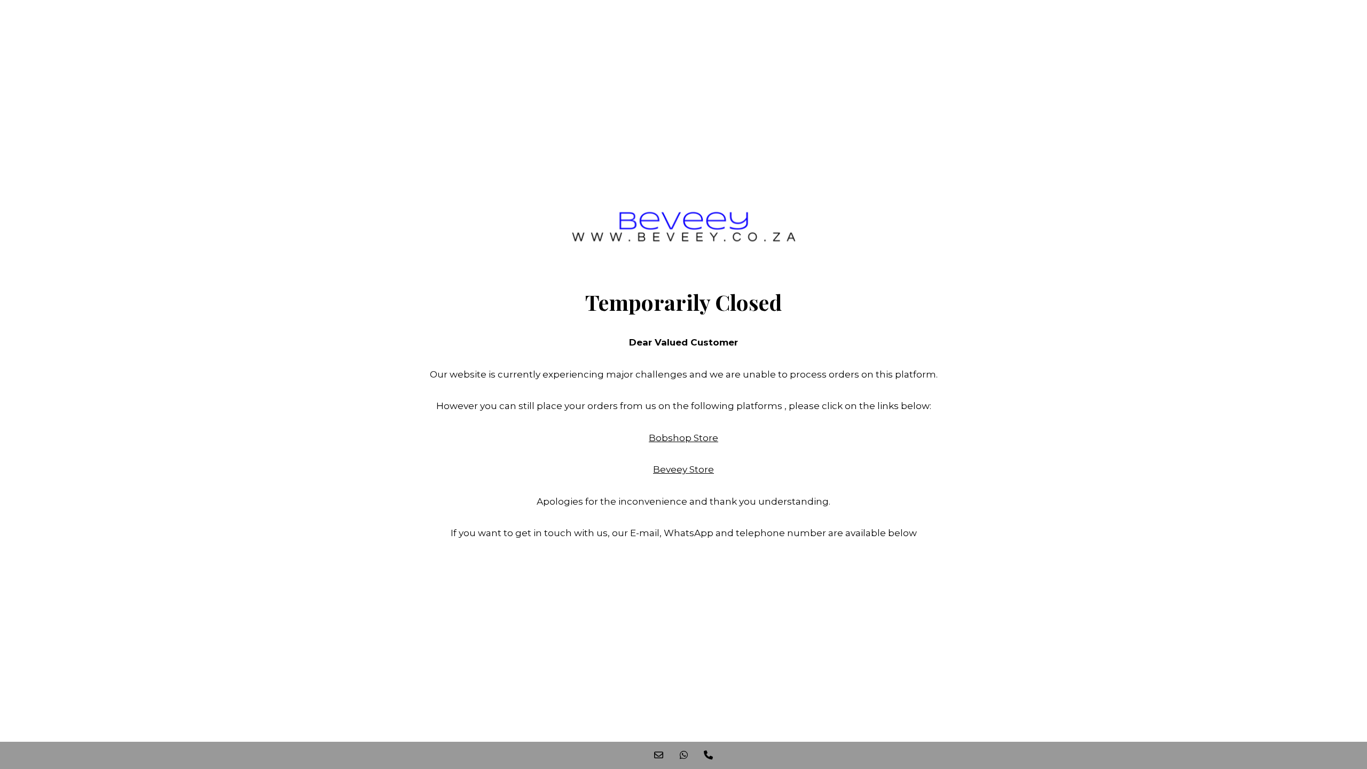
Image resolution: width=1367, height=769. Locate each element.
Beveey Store (683, 469)
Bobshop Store (683, 438)
